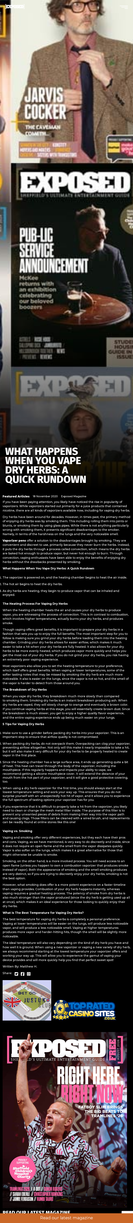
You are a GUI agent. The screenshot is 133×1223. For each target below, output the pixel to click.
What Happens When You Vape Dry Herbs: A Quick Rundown (45, 465)
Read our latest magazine (66, 1218)
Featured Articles (16, 496)
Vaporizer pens (14, 540)
